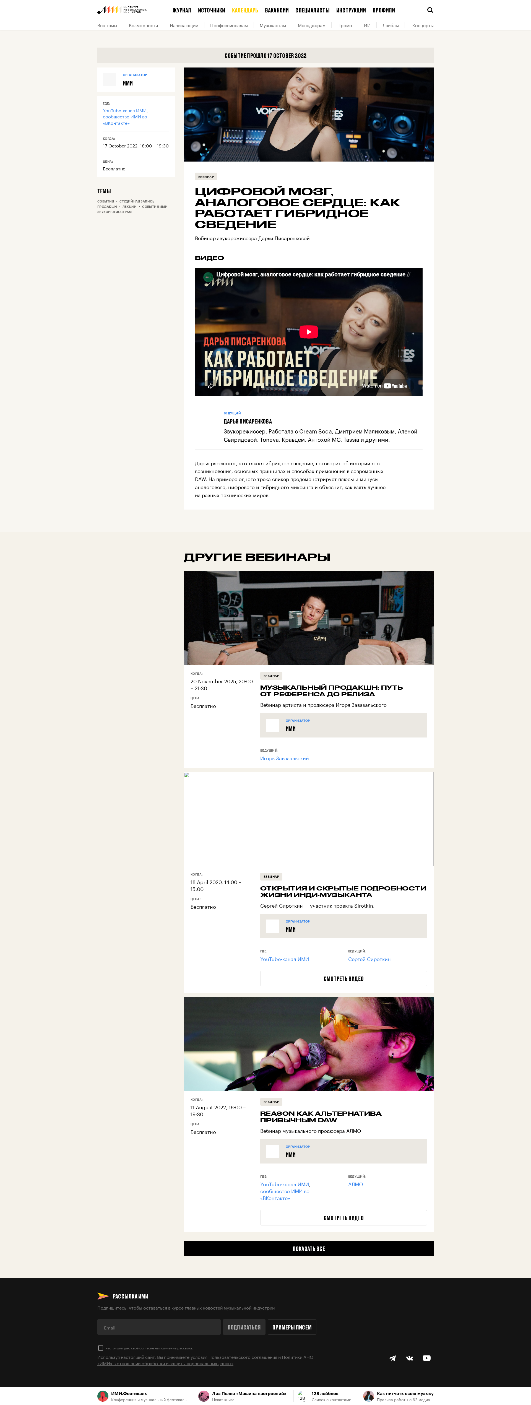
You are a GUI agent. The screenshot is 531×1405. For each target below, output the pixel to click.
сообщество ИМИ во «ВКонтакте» (125, 119)
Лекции (130, 206)
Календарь (245, 10)
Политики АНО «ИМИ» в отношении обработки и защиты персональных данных (205, 1359)
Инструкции (351, 10)
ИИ (367, 25)
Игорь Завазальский (284, 757)
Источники (211, 10)
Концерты (423, 25)
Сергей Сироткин (369, 958)
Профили (384, 10)
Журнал (182, 10)
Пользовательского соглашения (243, 1356)
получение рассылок (176, 1347)
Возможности (143, 25)
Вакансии (277, 10)
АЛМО (355, 1183)
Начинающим (184, 25)
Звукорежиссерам (114, 212)
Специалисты (312, 10)
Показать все (309, 1248)
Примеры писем (292, 1327)
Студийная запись (136, 201)
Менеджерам (312, 25)
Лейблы (390, 25)
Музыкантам (273, 25)
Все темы (107, 25)
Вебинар (206, 176)
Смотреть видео (344, 978)
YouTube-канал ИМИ (125, 110)
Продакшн (107, 206)
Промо (344, 25)
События (105, 201)
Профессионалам (229, 25)
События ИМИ (155, 206)
